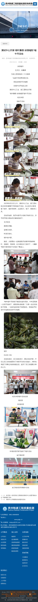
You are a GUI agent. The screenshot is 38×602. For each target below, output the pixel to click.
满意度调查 (25, 548)
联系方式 (3, 575)
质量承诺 (25, 539)
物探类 (13, 536)
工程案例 (25, 557)
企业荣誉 (3, 542)
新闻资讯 (25, 560)
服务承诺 (25, 542)
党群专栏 (5, 43)
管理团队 (3, 548)
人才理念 (3, 580)
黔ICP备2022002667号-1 (20, 594)
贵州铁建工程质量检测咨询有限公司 (21, 592)
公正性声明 (25, 536)
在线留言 (3, 577)
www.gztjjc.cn (18, 519)
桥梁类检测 (14, 548)
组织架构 (3, 545)
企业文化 (25, 566)
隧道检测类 (14, 551)
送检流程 (25, 545)
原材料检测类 (15, 542)
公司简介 (3, 536)
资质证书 (3, 539)
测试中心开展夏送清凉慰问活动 (15, 499)
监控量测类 (14, 539)
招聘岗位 (3, 583)
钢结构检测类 (15, 545)
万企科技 (29, 596)
